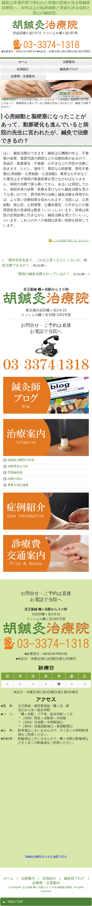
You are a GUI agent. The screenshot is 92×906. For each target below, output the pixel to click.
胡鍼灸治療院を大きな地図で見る (46, 856)
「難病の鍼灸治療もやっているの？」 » (52, 274)
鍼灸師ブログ (74, 878)
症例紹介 (49, 878)
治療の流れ (14, 478)
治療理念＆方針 (17, 466)
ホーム (8, 878)
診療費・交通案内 (46, 883)
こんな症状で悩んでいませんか (71, 240)
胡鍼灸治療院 (8, 99)
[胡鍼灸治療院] (46, 33)
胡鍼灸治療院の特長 (20, 460)
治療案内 (28, 878)
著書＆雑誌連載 (17, 485)
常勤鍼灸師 (14, 472)
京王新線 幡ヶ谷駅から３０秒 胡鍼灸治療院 (47, 887)
